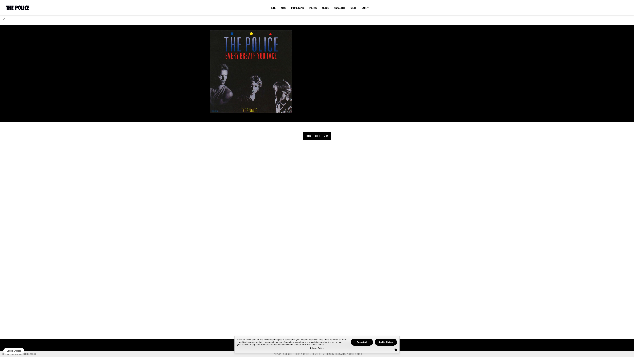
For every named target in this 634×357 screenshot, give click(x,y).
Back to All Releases (317, 136)
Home (273, 7)
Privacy (277, 354)
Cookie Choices (355, 354)
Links (364, 7)
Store (353, 7)
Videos (325, 7)
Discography (297, 7)
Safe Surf (287, 354)
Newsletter (339, 7)
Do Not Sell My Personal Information (329, 354)
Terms (297, 354)
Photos (313, 7)
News (283, 7)
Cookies (306, 354)
